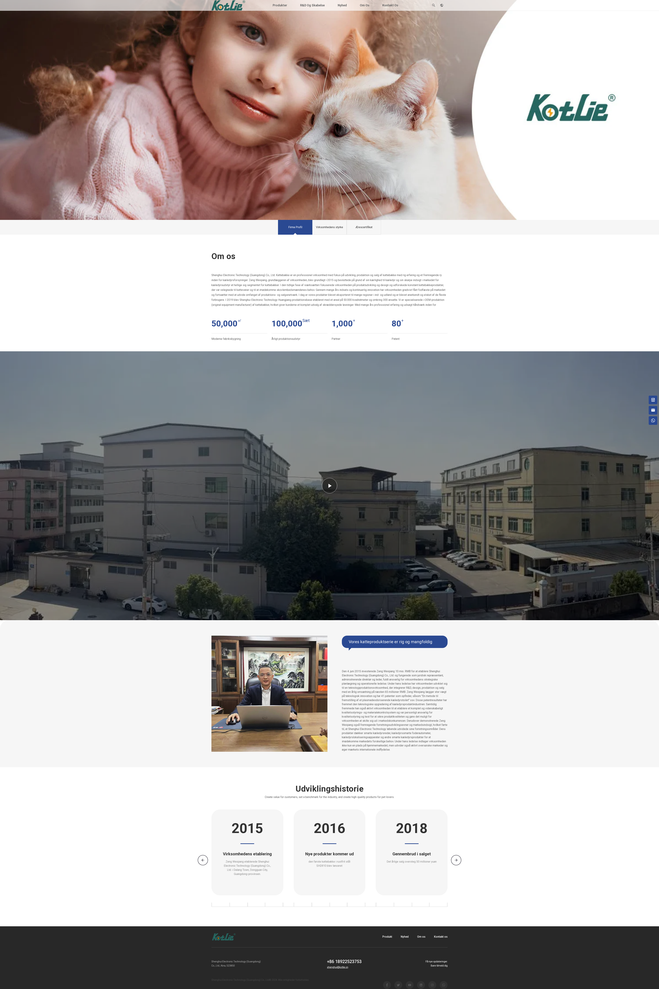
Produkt (387, 936)
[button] (456, 860)
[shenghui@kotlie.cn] (653, 410)
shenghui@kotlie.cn (337, 967)
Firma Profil (295, 227)
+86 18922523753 (344, 961)
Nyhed (342, 5)
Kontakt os (390, 5)
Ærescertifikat (363, 227)
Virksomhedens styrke (329, 227)
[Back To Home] (228, 5)
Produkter (280, 5)
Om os (364, 5)
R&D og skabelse (312, 5)
